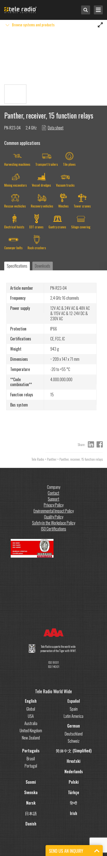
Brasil (31, 759)
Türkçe (73, 792)
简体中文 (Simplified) (74, 751)
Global (30, 709)
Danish (30, 824)
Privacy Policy (53, 505)
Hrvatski (73, 761)
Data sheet (55, 128)
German (73, 726)
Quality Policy (53, 517)
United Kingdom (31, 731)
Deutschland (74, 734)
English (31, 701)
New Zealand (31, 738)
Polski (74, 782)
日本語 (31, 813)
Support (53, 499)
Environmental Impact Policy (54, 511)
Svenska (31, 792)
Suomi (31, 782)
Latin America (73, 716)
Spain (74, 709)
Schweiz (73, 741)
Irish (73, 813)
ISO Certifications (53, 529)
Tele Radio (38, 459)
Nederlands (73, 771)
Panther (51, 459)
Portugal (31, 766)
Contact (53, 493)
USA (31, 716)
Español (73, 701)
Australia (30, 723)
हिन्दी (73, 803)
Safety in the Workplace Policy (53, 523)
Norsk (31, 803)
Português (31, 751)
